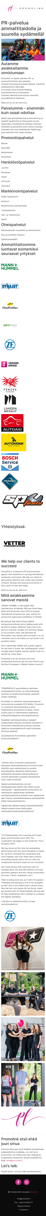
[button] (42, 58)
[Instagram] (26, 1182)
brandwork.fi (34, 1192)
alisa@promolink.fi (14, 1160)
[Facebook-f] (18, 1182)
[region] (23, 50)
